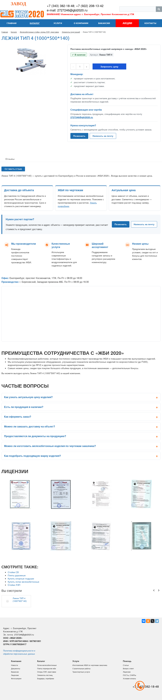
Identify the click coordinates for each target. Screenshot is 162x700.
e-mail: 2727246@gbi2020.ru (67, 10)
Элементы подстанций (71, 32)
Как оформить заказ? (17, 416)
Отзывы (10, 158)
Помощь (127, 661)
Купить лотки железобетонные (23, 581)
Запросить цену (109, 66)
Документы (15, 668)
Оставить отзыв (13, 169)
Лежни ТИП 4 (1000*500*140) (20, 599)
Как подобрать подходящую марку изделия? (32, 456)
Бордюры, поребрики (45, 678)
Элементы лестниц (45, 675)
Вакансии (15, 671)
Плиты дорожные (17, 575)
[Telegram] (157, 621)
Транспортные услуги (81, 671)
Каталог (14, 32)
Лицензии (15, 675)
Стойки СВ (13, 572)
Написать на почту (103, 135)
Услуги (75, 661)
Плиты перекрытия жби (46, 668)
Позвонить (79, 135)
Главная (4, 32)
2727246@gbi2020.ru (81, 117)
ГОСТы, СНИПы (129, 675)
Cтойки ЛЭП (14, 584)
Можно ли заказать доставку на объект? (29, 426)
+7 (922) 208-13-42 (89, 5)
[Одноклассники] (148, 621)
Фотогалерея (16, 678)
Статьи (126, 665)
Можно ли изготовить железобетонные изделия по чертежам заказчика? (50, 446)
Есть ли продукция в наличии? (23, 407)
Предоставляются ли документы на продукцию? (35, 436)
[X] (152, 621)
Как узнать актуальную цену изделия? (28, 397)
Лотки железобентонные (47, 665)
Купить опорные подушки (21, 578)
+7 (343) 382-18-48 (60, 5)
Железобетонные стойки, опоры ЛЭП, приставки (39, 32)
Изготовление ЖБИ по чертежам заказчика (89, 665)
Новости (14, 665)
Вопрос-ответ (128, 668)
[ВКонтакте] (144, 621)
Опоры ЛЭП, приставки (46, 671)
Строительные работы (81, 668)
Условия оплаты (129, 678)
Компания (16, 661)
